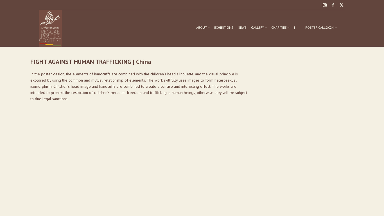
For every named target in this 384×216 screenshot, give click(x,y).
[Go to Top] (375, 207)
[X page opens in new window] (341, 5)
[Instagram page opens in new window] (324, 5)
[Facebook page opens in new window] (333, 5)
